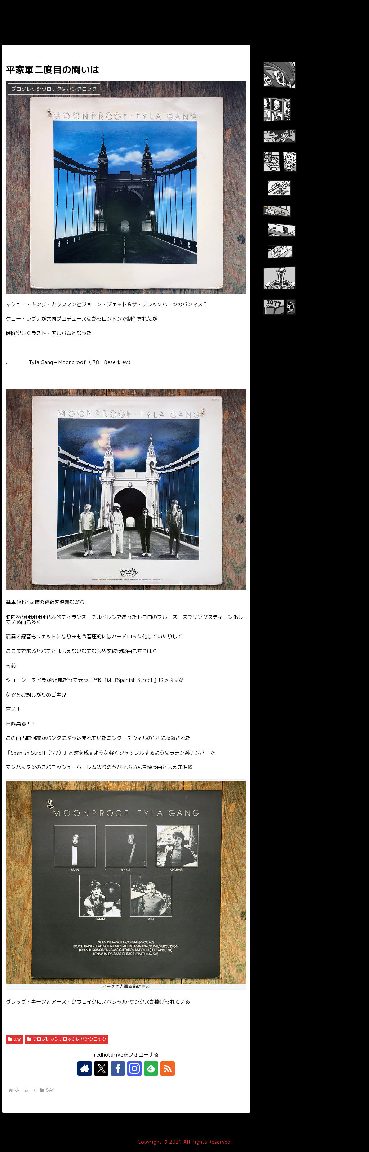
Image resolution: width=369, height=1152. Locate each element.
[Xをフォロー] (101, 1068)
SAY (17, 1039)
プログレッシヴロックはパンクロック (69, 1039)
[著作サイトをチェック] (84, 1068)
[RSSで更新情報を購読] (167, 1068)
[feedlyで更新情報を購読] (151, 1068)
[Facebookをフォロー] (118, 1068)
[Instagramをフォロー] (134, 1068)
